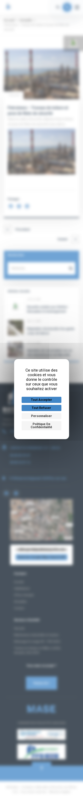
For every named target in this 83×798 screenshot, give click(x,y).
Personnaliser (41, 416)
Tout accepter (41, 400)
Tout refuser (41, 408)
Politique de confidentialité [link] (41, 425)
